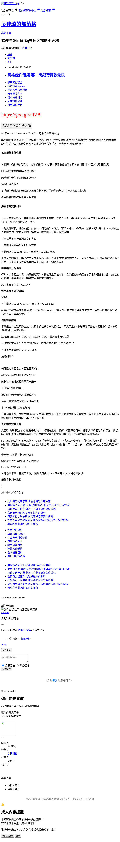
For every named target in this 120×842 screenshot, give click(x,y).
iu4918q (5, 612)
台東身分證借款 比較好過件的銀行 (27, 512)
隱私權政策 (77, 799)
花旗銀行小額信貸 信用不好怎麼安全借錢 (30, 516)
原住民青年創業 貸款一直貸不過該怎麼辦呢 (32, 509)
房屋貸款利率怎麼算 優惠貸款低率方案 (29, 501)
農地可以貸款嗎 (16, 556)
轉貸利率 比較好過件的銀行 (23, 524)
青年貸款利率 (15, 93)
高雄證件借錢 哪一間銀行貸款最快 (36, 75)
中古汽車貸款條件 (18, 90)
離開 (18, 836)
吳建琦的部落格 (18, 24)
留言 (28, 630)
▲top (4, 644)
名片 (10, 62)
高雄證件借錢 (15, 101)
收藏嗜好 (26, 638)
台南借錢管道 (15, 105)
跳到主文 (6, 32)
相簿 (10, 54)
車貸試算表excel (16, 86)
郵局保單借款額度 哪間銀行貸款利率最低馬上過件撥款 (38, 520)
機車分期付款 (15, 97)
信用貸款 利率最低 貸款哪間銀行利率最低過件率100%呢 (39, 505)
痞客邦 (22, 630)
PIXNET (36, 799)
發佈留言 (6, 669)
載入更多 (6, 650)
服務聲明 (90, 799)
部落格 (11, 58)
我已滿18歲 (7, 836)
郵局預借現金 (15, 82)
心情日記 (27, 48)
